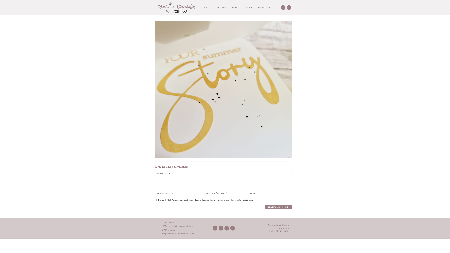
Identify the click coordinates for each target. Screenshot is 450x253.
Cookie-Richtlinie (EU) (278, 231)
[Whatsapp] (289, 7)
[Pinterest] (226, 228)
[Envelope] (283, 7)
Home (206, 7)
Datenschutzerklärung (278, 225)
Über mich (221, 7)
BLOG (234, 7)
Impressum (284, 228)
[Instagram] (221, 228)
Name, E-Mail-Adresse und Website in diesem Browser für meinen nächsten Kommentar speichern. (205, 200)
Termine (248, 7)
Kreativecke (264, 7)
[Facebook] (215, 228)
